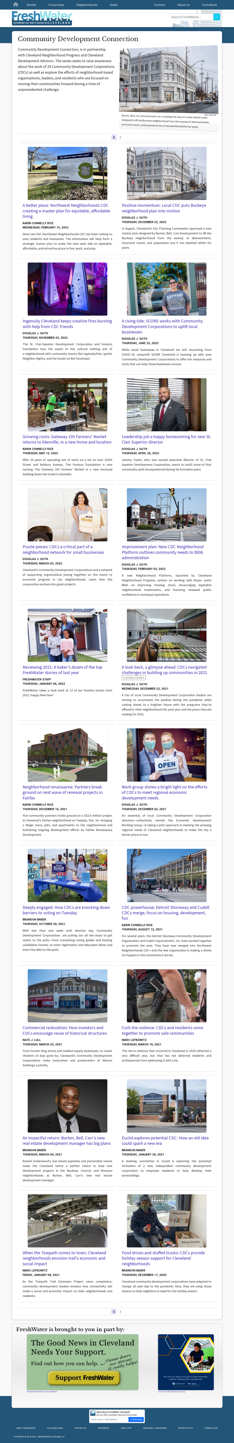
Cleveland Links (55, 1428)
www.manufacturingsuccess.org (171, 1391)
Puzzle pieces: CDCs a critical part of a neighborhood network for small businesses (63, 549)
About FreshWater (25, 1428)
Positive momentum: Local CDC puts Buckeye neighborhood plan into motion (164, 207)
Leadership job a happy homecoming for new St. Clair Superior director (166, 439)
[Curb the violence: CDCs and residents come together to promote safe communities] (166, 995)
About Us (183, 5)
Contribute (209, 5)
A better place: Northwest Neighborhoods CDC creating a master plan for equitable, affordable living (66, 210)
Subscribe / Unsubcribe (155, 1428)
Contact (159, 5)
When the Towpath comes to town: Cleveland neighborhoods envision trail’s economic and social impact (64, 1258)
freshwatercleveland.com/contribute (42, 1391)
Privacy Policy (185, 1428)
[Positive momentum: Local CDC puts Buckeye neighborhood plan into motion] (166, 173)
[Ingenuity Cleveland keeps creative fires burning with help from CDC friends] (67, 289)
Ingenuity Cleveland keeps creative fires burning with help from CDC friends (67, 323)
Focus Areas (56, 5)
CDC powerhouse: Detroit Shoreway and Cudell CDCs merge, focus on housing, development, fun (165, 913)
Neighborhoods (86, 5)
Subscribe (137, 1419)
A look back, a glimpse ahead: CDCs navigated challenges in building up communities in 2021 (164, 669)
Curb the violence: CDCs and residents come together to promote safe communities (162, 1030)
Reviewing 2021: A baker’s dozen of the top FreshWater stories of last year (62, 669)
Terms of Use (211, 1428)
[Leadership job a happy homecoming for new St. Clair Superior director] (166, 404)
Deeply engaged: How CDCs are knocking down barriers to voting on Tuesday (66, 910)
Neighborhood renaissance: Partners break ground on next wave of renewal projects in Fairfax (63, 792)
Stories (31, 5)
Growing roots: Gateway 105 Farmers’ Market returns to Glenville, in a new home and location (67, 439)
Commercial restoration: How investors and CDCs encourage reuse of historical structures (65, 1030)
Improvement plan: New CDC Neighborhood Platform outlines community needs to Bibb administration (163, 552)
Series (114, 5)
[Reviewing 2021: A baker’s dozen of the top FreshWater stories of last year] (67, 635)
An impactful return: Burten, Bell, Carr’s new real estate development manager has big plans (66, 1140)
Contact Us (80, 1428)
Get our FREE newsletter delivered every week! (116, 1413)
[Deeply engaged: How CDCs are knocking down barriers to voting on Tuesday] (67, 875)
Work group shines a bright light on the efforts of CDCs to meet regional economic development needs (164, 792)
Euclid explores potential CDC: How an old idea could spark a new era (165, 1140)
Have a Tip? (126, 1428)
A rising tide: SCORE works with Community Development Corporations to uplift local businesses (162, 326)
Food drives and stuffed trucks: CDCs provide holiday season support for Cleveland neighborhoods (163, 1258)
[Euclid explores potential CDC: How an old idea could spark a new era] (166, 1105)
